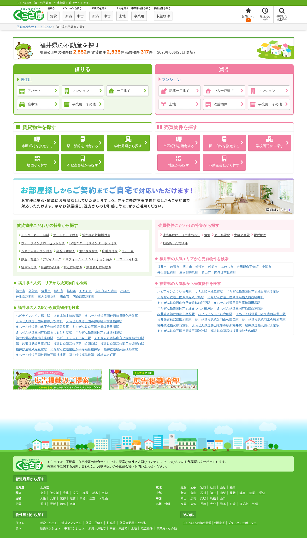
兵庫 (53, 498)
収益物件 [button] (163, 16)
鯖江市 (58, 291)
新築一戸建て (179, 90)
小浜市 (125, 291)
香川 (43, 504)
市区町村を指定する (37, 146)
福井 (213, 493)
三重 (92, 498)
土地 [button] (122, 16)
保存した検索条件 (282, 18)
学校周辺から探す (128, 146)
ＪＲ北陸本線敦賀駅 (67, 315)
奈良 (82, 498)
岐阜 (242, 493)
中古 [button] (80, 16)
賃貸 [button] (53, 16)
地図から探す (37, 165)
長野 (233, 493)
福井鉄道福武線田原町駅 (33, 344)
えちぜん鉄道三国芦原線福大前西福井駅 (94, 321)
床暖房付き (110, 251)
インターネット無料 (35, 235)
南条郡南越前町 (83, 296)
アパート (34, 90)
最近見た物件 (265, 18)
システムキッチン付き (36, 251)
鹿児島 (244, 504)
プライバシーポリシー (242, 523)
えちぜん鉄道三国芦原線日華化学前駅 (111, 315)
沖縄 (255, 504)
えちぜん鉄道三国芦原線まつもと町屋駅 (44, 332)
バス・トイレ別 (127, 259)
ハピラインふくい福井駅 (33, 315)
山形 (223, 487)
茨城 (105, 493)
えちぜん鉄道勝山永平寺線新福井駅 (75, 349)
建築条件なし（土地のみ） (181, 235)
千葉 (66, 493)
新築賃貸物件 (50, 267)
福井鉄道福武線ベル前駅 (121, 349)
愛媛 (53, 504)
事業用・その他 (84, 104)
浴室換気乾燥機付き (96, 235)
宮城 (203, 487)
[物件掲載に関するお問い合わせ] (153, 379)
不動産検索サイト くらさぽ (34, 27)
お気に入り (248, 18)
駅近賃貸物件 (73, 267)
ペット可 (128, 251)
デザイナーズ (52, 259)
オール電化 (222, 235)
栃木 (95, 493)
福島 (233, 487)
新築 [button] (68, 16)
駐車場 (33, 104)
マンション (80, 90)
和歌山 (103, 498)
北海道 (44, 487)
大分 (213, 504)
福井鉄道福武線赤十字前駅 (34, 338)
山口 (223, 498)
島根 (213, 498)
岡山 (183, 498)
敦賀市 (33, 291)
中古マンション (74, 528)
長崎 (203, 504)
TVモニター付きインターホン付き (93, 243)
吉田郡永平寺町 (106, 291)
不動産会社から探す (82, 165)
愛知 (262, 493)
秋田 (213, 487)
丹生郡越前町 (25, 296)
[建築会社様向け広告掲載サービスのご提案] (57, 379)
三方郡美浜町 (47, 296)
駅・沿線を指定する (82, 146)
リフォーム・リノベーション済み (88, 259)
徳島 (63, 504)
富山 (193, 493)
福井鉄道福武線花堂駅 (31, 349)
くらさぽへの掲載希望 (197, 523)
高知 (73, 504)
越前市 (71, 291)
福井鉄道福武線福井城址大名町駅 (92, 355)
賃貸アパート (48, 523)
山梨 (223, 493)
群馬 (85, 493)
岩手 (193, 487)
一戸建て (123, 90)
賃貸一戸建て (94, 523)
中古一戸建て (224, 90)
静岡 (252, 493)
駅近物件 (260, 235)
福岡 (183, 504)
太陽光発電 (242, 235)
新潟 (183, 493)
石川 (203, 493)
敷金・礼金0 (30, 259)
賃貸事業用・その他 (133, 523)
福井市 (20, 291)
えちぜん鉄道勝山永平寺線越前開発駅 (42, 327)
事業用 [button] (139, 16)
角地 (207, 235)
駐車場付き (29, 267)
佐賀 (193, 504)
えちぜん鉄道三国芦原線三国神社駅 (41, 355)
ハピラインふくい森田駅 (74, 338)
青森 (183, 487)
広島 (193, 498)
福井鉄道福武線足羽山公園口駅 (75, 344)
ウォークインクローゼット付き (43, 243)
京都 (63, 498)
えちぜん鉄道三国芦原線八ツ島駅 (39, 321)
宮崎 (233, 504)
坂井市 (46, 291)
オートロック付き (65, 235)
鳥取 (203, 498)
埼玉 (75, 493)
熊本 (223, 504)
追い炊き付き (88, 251)
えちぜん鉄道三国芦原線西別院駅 (98, 332)
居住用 (26, 79)
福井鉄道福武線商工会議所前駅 (122, 344)
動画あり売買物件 (175, 243)
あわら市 (85, 291)
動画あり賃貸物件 (98, 267)
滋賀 (73, 498)
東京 (43, 493)
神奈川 (54, 493)
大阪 (43, 498)
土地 (172, 104)
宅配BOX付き (65, 251)
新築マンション (50, 528)
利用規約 (219, 523)
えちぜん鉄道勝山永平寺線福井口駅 (119, 338)
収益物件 (220, 104)
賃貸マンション (71, 523)
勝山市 (64, 296)
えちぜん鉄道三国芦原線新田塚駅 (95, 327)
